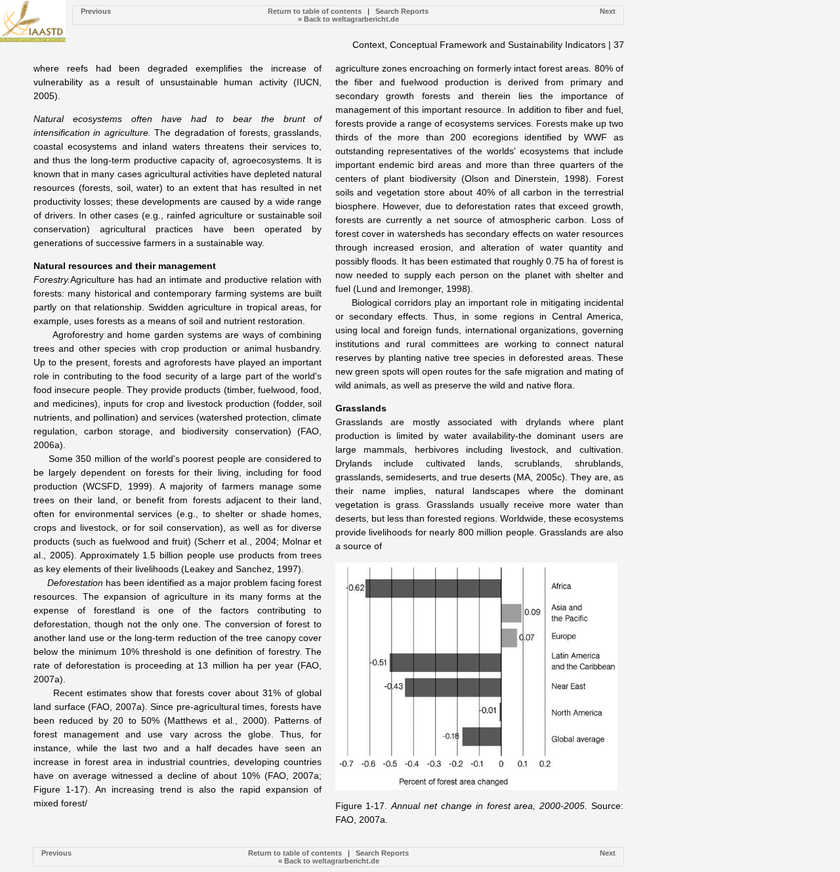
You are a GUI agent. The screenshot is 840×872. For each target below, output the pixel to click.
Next (608, 11)
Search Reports (402, 11)
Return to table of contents (315, 11)
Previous (96, 11)
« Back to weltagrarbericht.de (348, 19)
